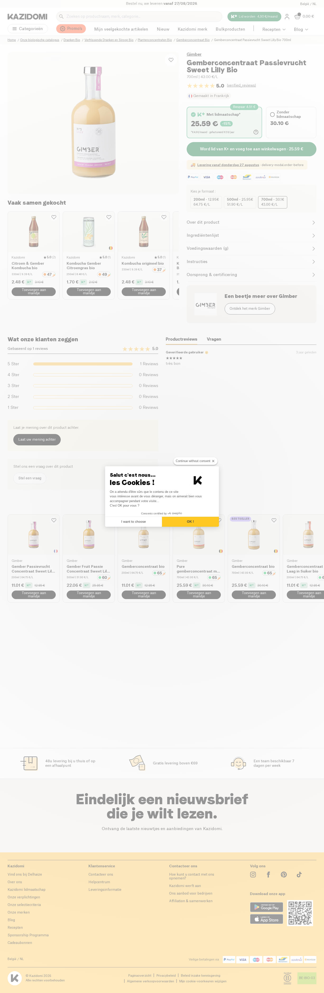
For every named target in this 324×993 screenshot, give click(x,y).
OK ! (190, 521)
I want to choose (133, 521)
